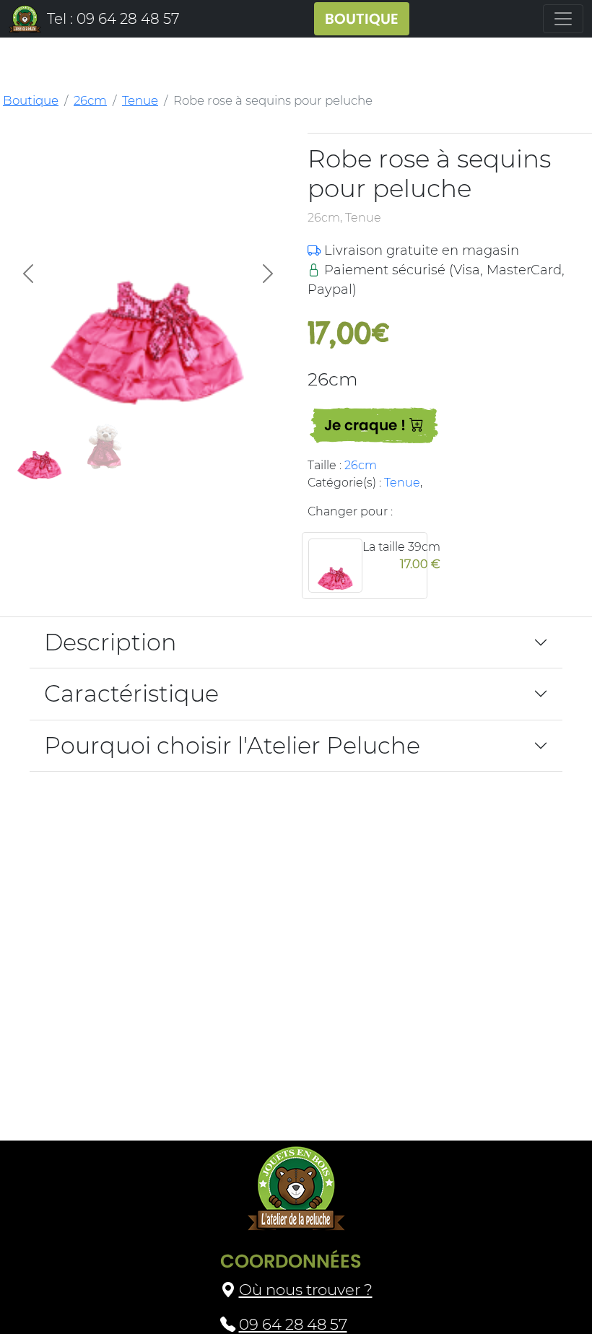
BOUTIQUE (362, 19)
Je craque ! (366, 425)
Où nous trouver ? (306, 1289)
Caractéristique (131, 693)
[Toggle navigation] (563, 18)
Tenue (140, 100)
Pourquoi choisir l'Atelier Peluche (232, 745)
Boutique (30, 100)
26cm (90, 100)
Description (110, 642)
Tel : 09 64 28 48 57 (113, 18)
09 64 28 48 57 (293, 1324)
